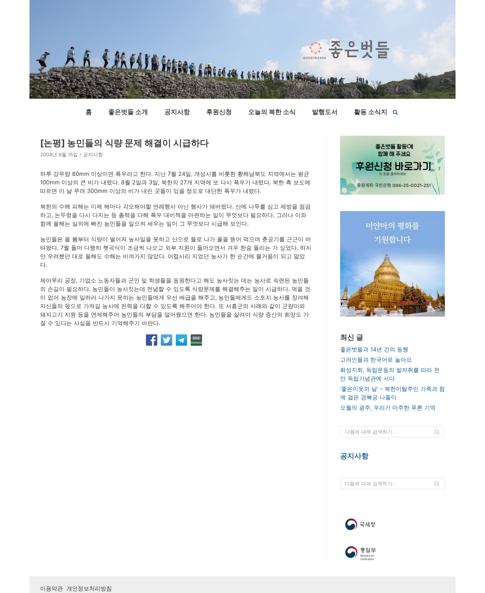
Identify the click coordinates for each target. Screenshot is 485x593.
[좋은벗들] (346, 49)
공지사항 (177, 111)
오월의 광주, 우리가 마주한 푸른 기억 (388, 407)
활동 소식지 (370, 111)
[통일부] (392, 553)
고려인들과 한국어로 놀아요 (376, 359)
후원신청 (219, 111)
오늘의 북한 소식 (272, 111)
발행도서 (325, 111)
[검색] (395, 112)
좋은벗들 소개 (128, 111)
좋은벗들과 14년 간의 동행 (374, 349)
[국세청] (392, 524)
